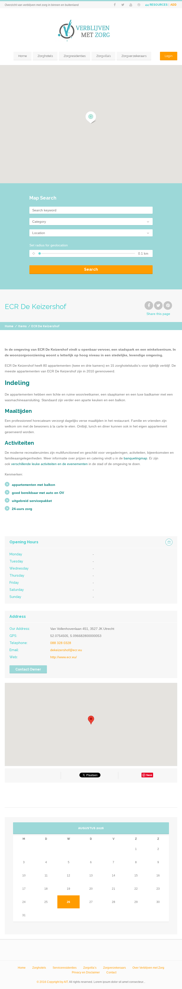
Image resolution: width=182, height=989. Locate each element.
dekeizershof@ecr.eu (66, 650)
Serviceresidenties (65, 967)
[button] (91, 117)
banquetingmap (135, 458)
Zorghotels (45, 56)
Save (149, 775)
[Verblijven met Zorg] (91, 30)
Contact (111, 972)
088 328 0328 (60, 643)
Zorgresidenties (75, 56)
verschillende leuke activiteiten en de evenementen (49, 464)
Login (169, 56)
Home (22, 56)
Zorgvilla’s (103, 56)
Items (22, 326)
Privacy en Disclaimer (86, 972)
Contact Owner (28, 669)
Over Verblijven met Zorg (148, 967)
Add (173, 4)
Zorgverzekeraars (133, 56)
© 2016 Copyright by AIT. (52, 982)
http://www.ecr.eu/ (63, 657)
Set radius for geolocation (48, 245)
